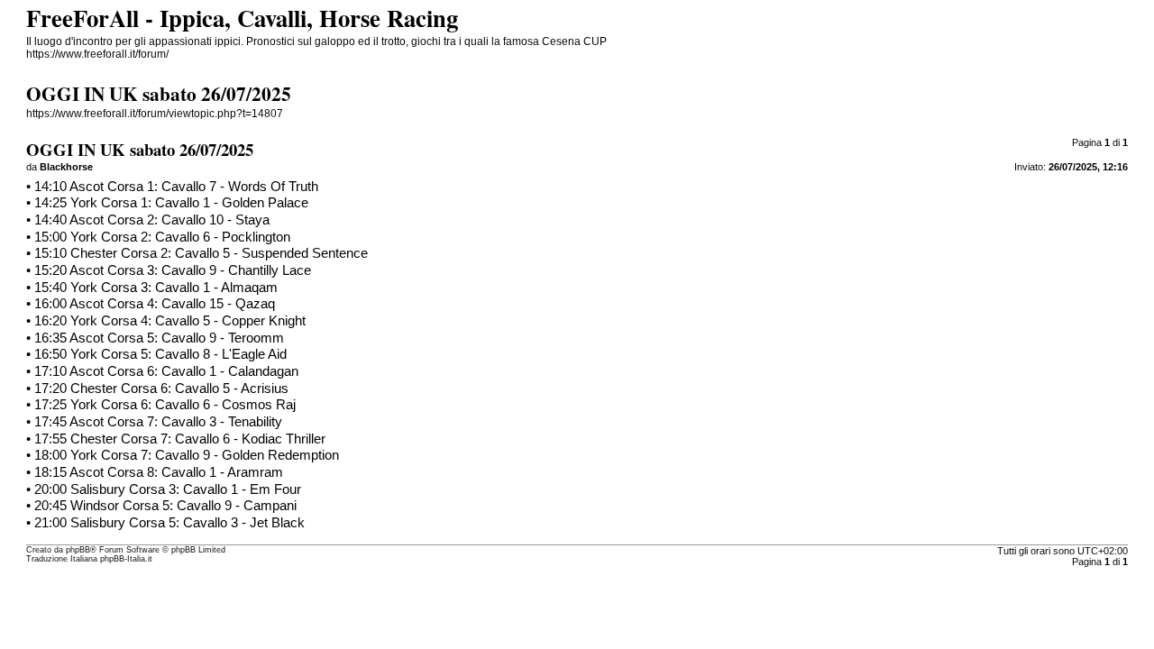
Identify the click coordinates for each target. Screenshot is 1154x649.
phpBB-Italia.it (126, 558)
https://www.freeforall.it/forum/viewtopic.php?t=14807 (154, 113)
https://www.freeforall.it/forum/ (97, 54)
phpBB (78, 549)
